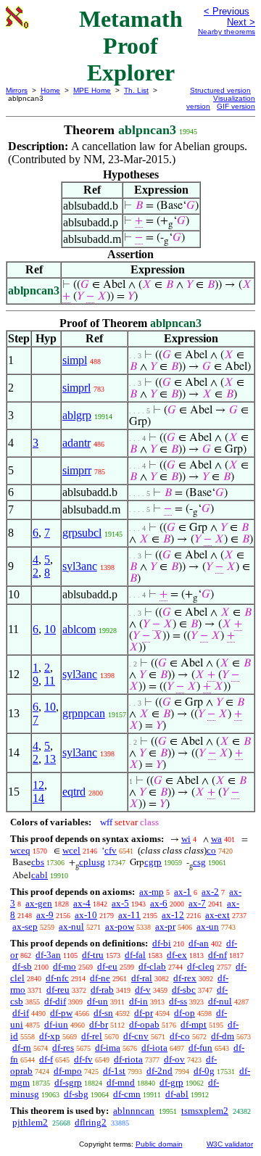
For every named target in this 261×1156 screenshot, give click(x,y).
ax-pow (119, 926)
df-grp (171, 1082)
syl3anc (79, 566)
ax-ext (217, 914)
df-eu (107, 966)
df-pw (61, 1012)
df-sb (22, 966)
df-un (97, 1001)
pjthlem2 (30, 1122)
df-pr (143, 1012)
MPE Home (92, 90)
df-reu (58, 989)
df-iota (154, 1047)
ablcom (79, 629)
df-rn (21, 1047)
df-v (143, 989)
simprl (76, 387)
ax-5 (120, 903)
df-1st (114, 1070)
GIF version (236, 106)
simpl (74, 360)
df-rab (102, 989)
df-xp (49, 1036)
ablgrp (76, 415)
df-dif (55, 1001)
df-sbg (76, 1094)
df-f (46, 1059)
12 (38, 785)
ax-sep (25, 926)
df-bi (161, 943)
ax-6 (158, 903)
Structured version (220, 90)
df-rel (91, 1036)
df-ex (177, 954)
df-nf (217, 954)
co (211, 850)
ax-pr (165, 926)
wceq (20, 850)
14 (38, 798)
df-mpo (68, 1070)
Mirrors (17, 90)
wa (216, 838)
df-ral (141, 978)
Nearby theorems (226, 32)
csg (199, 861)
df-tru (93, 954)
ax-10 (86, 914)
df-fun (200, 1047)
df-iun (56, 1024)
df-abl (176, 1094)
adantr (76, 443)
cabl (39, 875)
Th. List (136, 90)
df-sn (103, 1012)
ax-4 (82, 903)
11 (49, 680)
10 (50, 629)
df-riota (128, 1059)
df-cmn (127, 1094)
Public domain (159, 1144)
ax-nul (71, 926)
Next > (241, 22)
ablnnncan (133, 1110)
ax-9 (45, 914)
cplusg (92, 861)
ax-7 (197, 903)
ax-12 (173, 914)
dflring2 (91, 1122)
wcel (71, 850)
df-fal (135, 954)
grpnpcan (83, 713)
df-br (98, 1024)
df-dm (222, 1036)
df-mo (64, 966)
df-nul (220, 1001)
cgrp (153, 861)
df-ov (174, 1059)
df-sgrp (68, 1082)
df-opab (144, 1024)
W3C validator (230, 1144)
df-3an (48, 954)
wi (186, 838)
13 (50, 759)
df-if (20, 1012)
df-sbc (184, 989)
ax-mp (151, 891)
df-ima (107, 1047)
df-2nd (159, 1070)
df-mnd (121, 1082)
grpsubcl (82, 533)
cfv (110, 850)
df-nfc (57, 978)
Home (50, 90)
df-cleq (201, 966)
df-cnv (136, 1036)
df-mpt (194, 1024)
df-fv (83, 1059)
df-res (63, 1047)
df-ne (100, 978)
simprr (76, 470)
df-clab (152, 966)
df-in (138, 1001)
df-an (198, 943)
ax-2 (210, 891)
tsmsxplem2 (204, 1110)
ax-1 (182, 891)
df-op (184, 1012)
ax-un (207, 926)
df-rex (184, 978)
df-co (180, 1036)
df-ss (178, 1001)
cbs (37, 861)
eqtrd (74, 791)
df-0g (204, 1070)
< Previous (226, 11)
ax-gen (38, 903)
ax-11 (129, 914)
